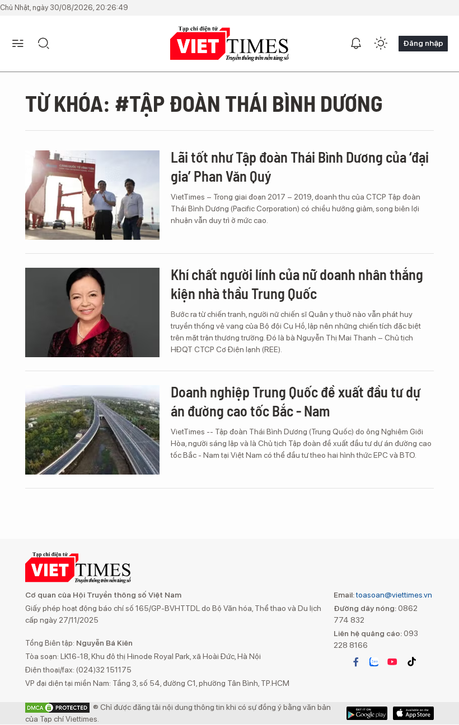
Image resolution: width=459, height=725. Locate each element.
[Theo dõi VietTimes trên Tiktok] (411, 662)
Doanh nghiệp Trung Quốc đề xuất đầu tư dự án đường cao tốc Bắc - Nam (295, 401)
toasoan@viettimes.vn (393, 594)
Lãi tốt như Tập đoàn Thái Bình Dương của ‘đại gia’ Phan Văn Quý (300, 166)
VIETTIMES (229, 43)
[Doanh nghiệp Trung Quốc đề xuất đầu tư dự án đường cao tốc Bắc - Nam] (92, 430)
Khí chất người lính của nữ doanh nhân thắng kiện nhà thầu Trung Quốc (297, 284)
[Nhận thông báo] (356, 43)
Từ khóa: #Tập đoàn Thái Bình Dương (204, 102)
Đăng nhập (423, 43)
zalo (373, 661)
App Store (366, 713)
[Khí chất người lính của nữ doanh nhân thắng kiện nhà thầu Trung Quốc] (92, 312)
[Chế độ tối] (380, 43)
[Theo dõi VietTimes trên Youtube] (392, 662)
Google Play (413, 713)
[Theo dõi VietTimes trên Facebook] (356, 661)
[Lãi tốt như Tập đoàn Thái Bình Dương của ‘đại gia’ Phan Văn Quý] (92, 195)
